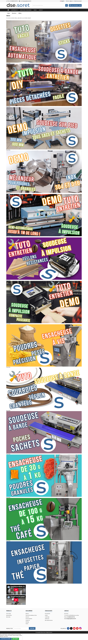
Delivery (27, 613)
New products (9, 615)
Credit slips (47, 617)
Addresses (47, 618)
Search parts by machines (25, 10)
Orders (46, 615)
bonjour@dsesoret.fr (27, 1)
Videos (35, 10)
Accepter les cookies (6, 638)
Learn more (5, 636)
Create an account (78, 1)
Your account (48, 610)
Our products (14, 10)
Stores (27, 623)
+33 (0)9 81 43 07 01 (14, 1)
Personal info (47, 613)
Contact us (28, 620)
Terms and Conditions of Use (31, 615)
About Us (27, 617)
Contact (41, 10)
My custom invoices (49, 620)
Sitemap (27, 622)
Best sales (8, 617)
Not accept (15, 638)
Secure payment (29, 618)
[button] (44, 63)
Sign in (71, 1)
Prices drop (8, 613)
